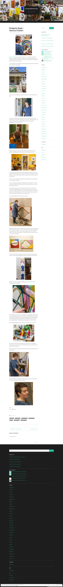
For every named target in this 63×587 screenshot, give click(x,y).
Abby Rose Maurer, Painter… (48, 52)
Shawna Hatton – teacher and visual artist (15, 461)
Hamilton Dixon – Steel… (47, 56)
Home (11, 21)
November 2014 (11, 556)
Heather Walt (46, 53)
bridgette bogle (24, 418)
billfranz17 (17, 32)
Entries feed (43, 154)
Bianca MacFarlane (47, 51)
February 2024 (44, 76)
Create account (44, 150)
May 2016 (43, 95)
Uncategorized (13, 415)
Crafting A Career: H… (47, 55)
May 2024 (10, 492)
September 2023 (11, 499)
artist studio (17, 418)
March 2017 (43, 93)
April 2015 (43, 124)
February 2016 (44, 102)
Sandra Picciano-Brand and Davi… (48, 54)
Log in (42, 152)
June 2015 (43, 119)
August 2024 (43, 69)
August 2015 (43, 114)
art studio (12, 418)
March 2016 (43, 100)
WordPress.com (44, 159)
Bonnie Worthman (46, 57)
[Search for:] (48, 28)
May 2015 (43, 121)
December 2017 (44, 86)
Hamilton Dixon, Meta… (15, 480)
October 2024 (44, 67)
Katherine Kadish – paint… (48, 58)
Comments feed (44, 157)
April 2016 (10, 518)
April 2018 (43, 83)
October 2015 (44, 112)
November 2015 (11, 530)
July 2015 (10, 537)
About (15, 21)
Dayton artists (31, 418)
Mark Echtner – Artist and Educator (14, 459)
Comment (35, 442)
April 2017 (10, 511)
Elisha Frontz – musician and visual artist (47, 43)
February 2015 (11, 549)
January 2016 (43, 105)
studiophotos (31, 8)
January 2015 (43, 131)
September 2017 (44, 88)
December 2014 (44, 133)
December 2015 (44, 107)
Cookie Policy (16, 585)
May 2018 (43, 81)
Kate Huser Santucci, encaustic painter (47, 46)
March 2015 (43, 126)
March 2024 (43, 74)
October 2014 (44, 138)
